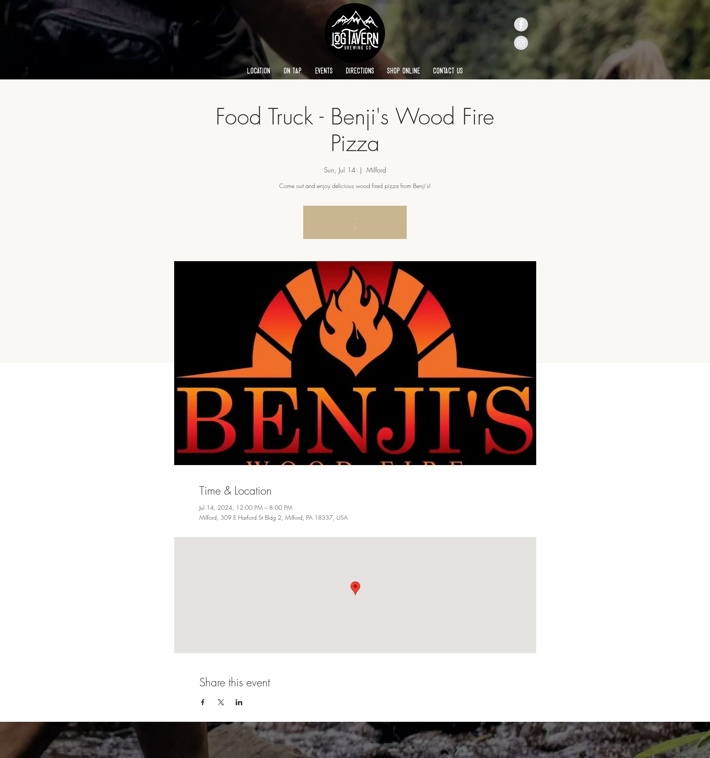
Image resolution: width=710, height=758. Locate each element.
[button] (258, 70)
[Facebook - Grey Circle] (521, 24)
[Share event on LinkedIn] (239, 702)
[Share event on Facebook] (202, 702)
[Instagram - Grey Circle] (521, 43)
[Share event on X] (220, 702)
